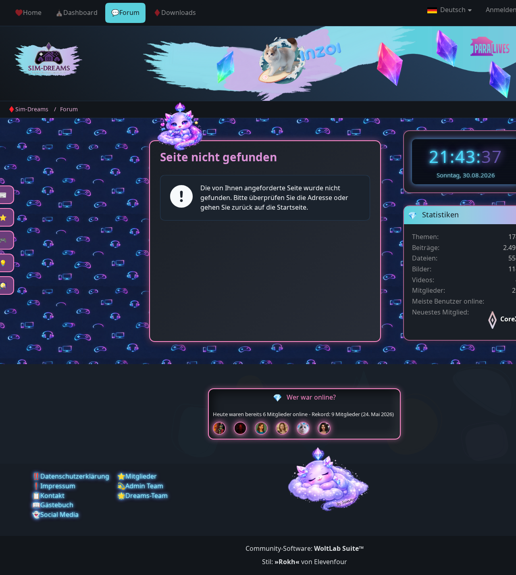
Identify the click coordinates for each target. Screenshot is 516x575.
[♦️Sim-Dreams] (48, 60)
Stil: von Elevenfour (304, 561)
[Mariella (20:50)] (327, 428)
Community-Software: (305, 548)
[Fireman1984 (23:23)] (222, 428)
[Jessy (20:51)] (306, 428)
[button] (450, 10)
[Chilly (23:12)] (264, 428)
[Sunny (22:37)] (285, 428)
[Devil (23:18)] (243, 428)
